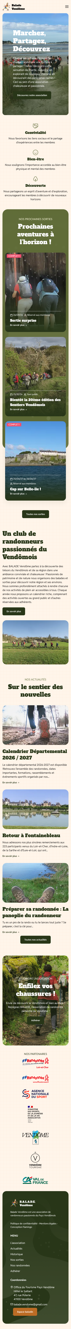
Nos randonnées (20, 1265)
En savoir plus (14, 611)
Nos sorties (17, 1260)
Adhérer (35, 1020)
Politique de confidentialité (23, 1223)
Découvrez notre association (32, 95)
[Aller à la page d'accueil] (13, 7)
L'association (17, 1243)
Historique (16, 1254)
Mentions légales (47, 1223)
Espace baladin (25, 1311)
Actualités (16, 1248)
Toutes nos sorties (35, 514)
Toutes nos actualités (35, 939)
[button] (67, 6)
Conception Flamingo (21, 1227)
